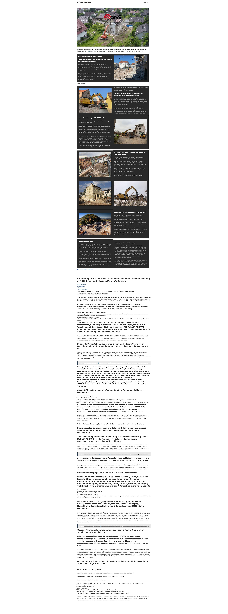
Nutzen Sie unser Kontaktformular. (85, 269)
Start (145, 2)
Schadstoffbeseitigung (82, 289)
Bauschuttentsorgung (81, 284)
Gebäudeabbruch (81, 286)
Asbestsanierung (80, 287)
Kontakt (149, 2)
